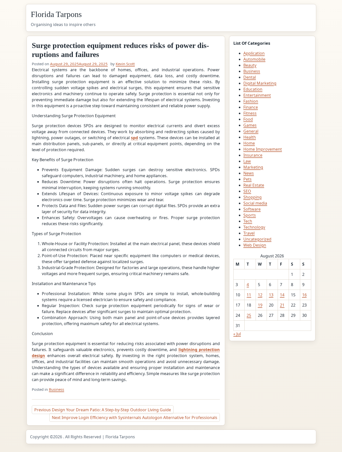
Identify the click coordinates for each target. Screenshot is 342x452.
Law (247, 161)
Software (252, 209)
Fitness (250, 113)
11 (249, 295)
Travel (249, 233)
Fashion (250, 101)
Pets (247, 179)
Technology (254, 227)
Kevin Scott (125, 63)
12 (260, 295)
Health (249, 137)
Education (252, 89)
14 (282, 295)
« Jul (237, 334)
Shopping (252, 197)
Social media (255, 203)
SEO (247, 191)
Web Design (254, 245)
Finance (250, 107)
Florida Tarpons (56, 14)
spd (134, 137)
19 (260, 305)
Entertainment (257, 95)
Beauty (249, 65)
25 (249, 315)
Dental (249, 77)
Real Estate (253, 185)
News (248, 173)
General (250, 131)
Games (250, 125)
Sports (249, 215)
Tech (247, 221)
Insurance (252, 155)
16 (304, 295)
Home (249, 143)
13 (271, 295)
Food (248, 119)
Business (56, 389)
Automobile (254, 59)
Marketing (253, 167)
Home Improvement (262, 149)
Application (254, 53)
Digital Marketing (259, 83)
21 (282, 305)
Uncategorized (257, 239)
